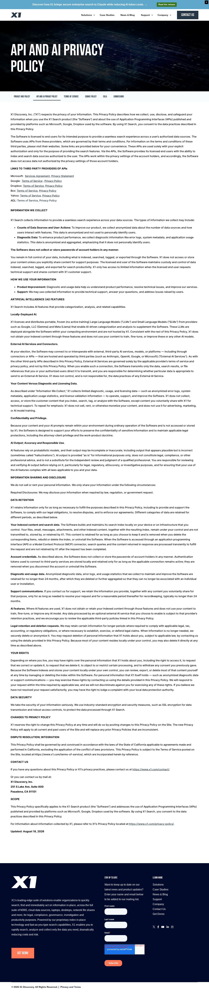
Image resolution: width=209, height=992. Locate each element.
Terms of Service (71, 96)
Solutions (158, 884)
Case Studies (160, 889)
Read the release (166, 4)
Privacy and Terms (70, 987)
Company (158, 904)
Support (157, 899)
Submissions (118, 96)
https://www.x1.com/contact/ (150, 769)
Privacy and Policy (22, 96)
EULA (105, 96)
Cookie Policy (90, 96)
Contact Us (159, 909)
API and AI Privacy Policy (46, 96)
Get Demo (22, 953)
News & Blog (160, 894)
